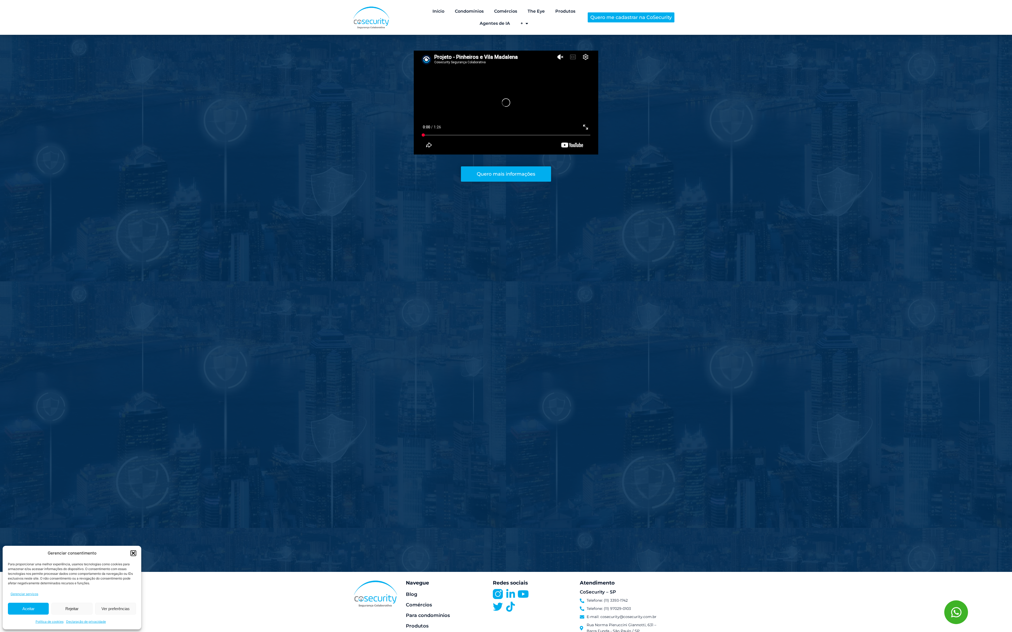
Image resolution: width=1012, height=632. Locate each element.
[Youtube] (523, 594)
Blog (411, 594)
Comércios (505, 11)
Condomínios (469, 11)
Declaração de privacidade (86, 622)
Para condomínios (428, 615)
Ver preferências (115, 608)
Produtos (565, 11)
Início (438, 11)
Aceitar (28, 608)
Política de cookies (50, 622)
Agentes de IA (495, 23)
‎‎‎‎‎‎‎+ (521, 23)
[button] (133, 553)
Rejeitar (72, 608)
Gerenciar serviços (24, 594)
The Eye (536, 11)
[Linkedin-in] (510, 594)
